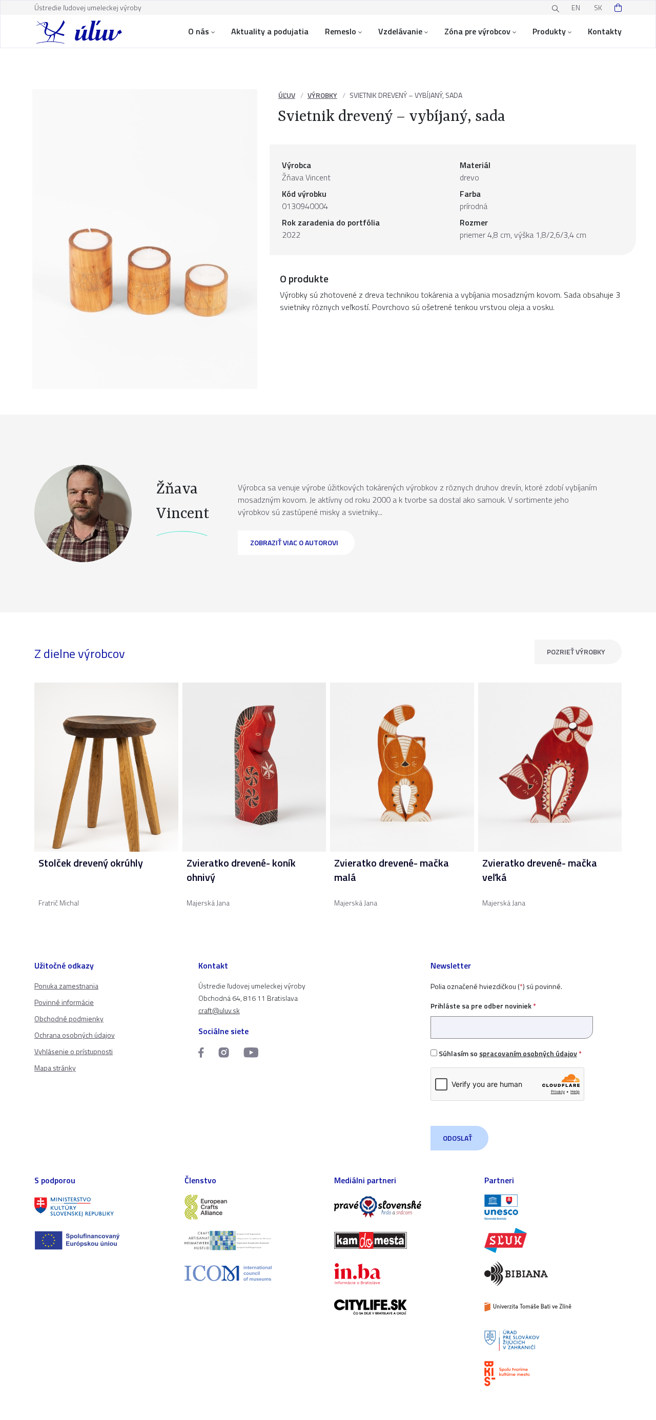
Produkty (549, 31)
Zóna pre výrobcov (477, 31)
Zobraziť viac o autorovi (294, 542)
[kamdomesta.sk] (403, 1240)
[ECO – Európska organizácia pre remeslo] (253, 1240)
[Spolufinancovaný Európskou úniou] (103, 1240)
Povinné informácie (64, 1002)
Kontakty (605, 31)
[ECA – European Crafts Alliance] (253, 1207)
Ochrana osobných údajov (74, 1035)
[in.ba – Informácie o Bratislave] (403, 1273)
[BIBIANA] (553, 1273)
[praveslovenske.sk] (403, 1207)
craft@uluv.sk (219, 1010)
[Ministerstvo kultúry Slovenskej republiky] (103, 1207)
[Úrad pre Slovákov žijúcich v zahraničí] (553, 1340)
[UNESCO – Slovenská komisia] (553, 1207)
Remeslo (340, 31)
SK (598, 7)
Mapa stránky (55, 1067)
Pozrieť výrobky (576, 651)
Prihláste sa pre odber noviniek (483, 1005)
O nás (198, 31)
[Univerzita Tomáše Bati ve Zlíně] (553, 1307)
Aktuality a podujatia (270, 31)
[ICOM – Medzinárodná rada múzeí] (253, 1273)
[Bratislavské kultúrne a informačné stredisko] (553, 1373)
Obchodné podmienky (69, 1018)
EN (575, 7)
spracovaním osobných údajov (528, 1053)
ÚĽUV (286, 95)
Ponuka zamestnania (66, 985)
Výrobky (322, 95)
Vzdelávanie (400, 31)
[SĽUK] (553, 1240)
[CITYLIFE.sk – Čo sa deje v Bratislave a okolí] (403, 1307)
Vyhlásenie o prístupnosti (73, 1051)
